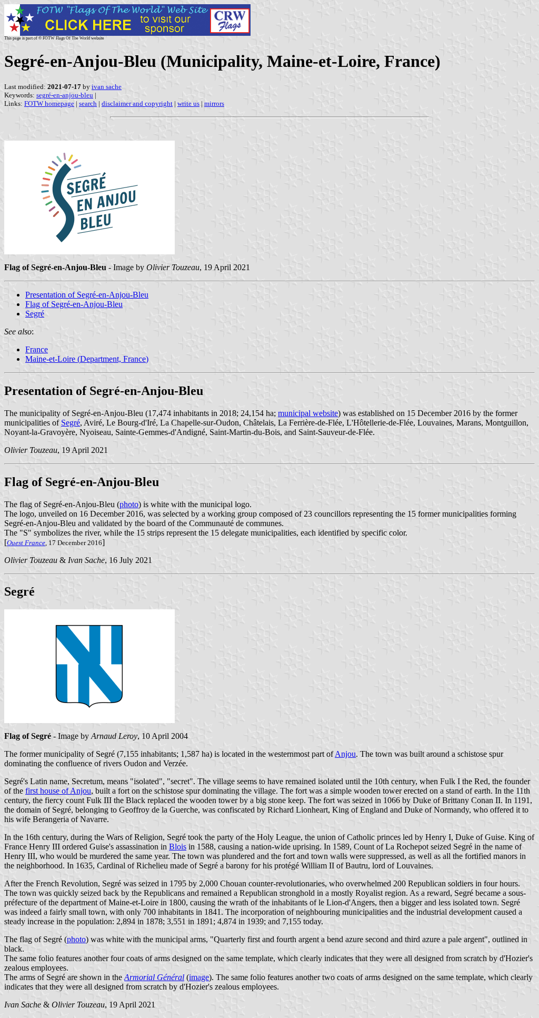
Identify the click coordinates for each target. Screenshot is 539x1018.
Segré (34, 313)
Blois (177, 846)
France (36, 349)
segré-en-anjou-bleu (64, 95)
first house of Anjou (58, 790)
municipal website (308, 413)
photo (128, 504)
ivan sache (107, 87)
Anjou (345, 753)
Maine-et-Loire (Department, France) (86, 358)
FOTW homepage (49, 103)
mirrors (214, 103)
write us (188, 103)
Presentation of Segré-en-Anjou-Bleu (86, 294)
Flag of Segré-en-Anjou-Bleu (74, 304)
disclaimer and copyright (137, 103)
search (88, 103)
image (199, 977)
